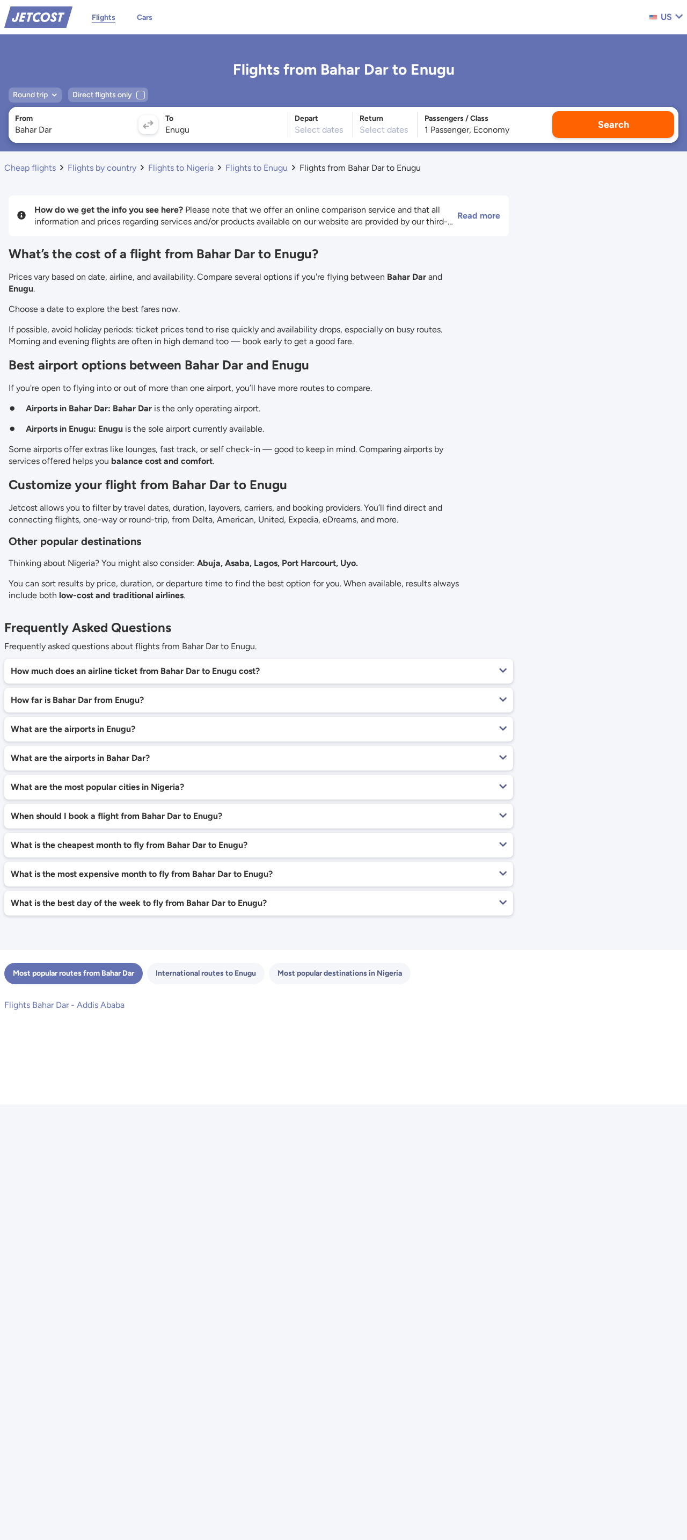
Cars (144, 17)
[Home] (38, 16)
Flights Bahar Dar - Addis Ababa (64, 1005)
